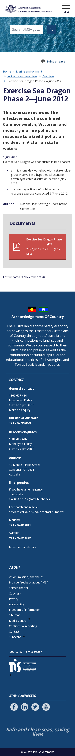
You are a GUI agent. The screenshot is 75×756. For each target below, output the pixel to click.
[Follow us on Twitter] (35, 707)
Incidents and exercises (22, 76)
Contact (14, 631)
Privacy (13, 599)
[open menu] (66, 6)
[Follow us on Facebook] (14, 707)
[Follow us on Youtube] (46, 707)
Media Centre (17, 621)
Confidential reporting (23, 626)
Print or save (56, 61)
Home (7, 71)
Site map (14, 615)
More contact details (22, 547)
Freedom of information (24, 610)
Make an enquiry (19, 410)
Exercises (48, 76)
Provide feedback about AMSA (28, 582)
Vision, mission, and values (26, 577)
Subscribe (15, 637)
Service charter (18, 588)
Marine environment (29, 71)
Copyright (15, 593)
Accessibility (16, 604)
